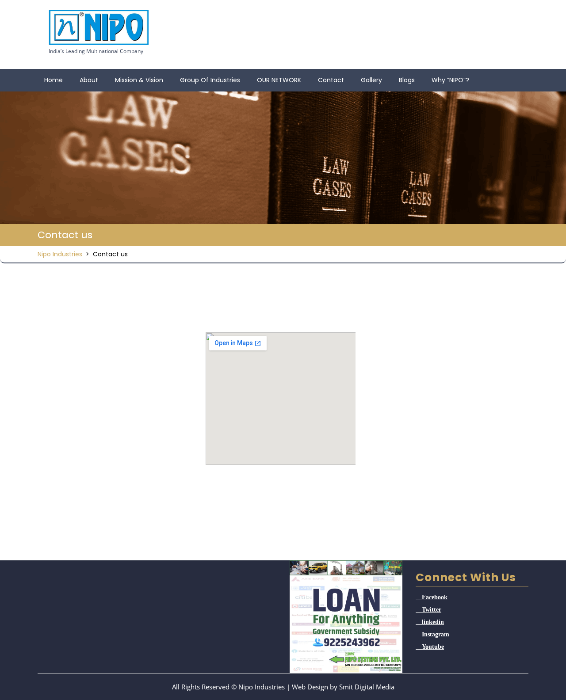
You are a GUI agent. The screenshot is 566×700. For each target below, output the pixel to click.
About (89, 80)
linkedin (433, 622)
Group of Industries (210, 80)
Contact (331, 80)
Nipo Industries (60, 254)
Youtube (433, 646)
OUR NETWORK (279, 80)
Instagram (435, 634)
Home (53, 80)
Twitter (431, 609)
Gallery (371, 80)
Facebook (434, 597)
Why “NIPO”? (450, 80)
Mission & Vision (139, 80)
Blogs (407, 80)
